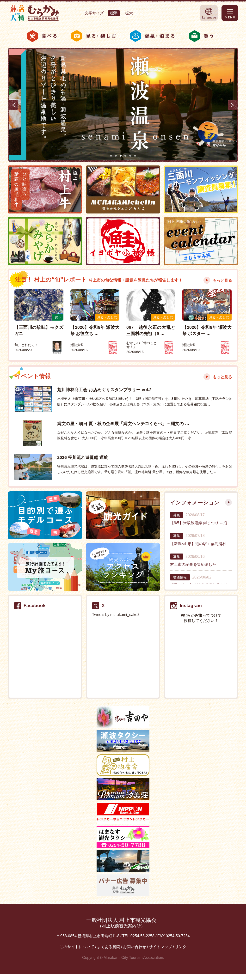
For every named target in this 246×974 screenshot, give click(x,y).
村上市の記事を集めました (193, 564)
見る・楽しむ (93, 36)
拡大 (129, 13)
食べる (42, 36)
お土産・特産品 (204, 36)
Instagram (191, 605)
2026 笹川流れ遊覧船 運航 (82, 457)
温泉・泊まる (152, 36)
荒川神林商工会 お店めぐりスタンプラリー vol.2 (104, 389)
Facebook (35, 605)
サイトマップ (160, 947)
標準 (114, 13)
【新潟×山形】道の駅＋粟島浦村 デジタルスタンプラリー (201, 544)
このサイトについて (77, 947)
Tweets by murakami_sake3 (116, 615)
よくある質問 (108, 947)
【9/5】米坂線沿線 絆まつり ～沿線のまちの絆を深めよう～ (201, 523)
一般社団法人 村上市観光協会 (121, 922)
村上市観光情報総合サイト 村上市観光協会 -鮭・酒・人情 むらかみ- (34, 13)
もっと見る (222, 280)
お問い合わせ (134, 947)
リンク (180, 947)
